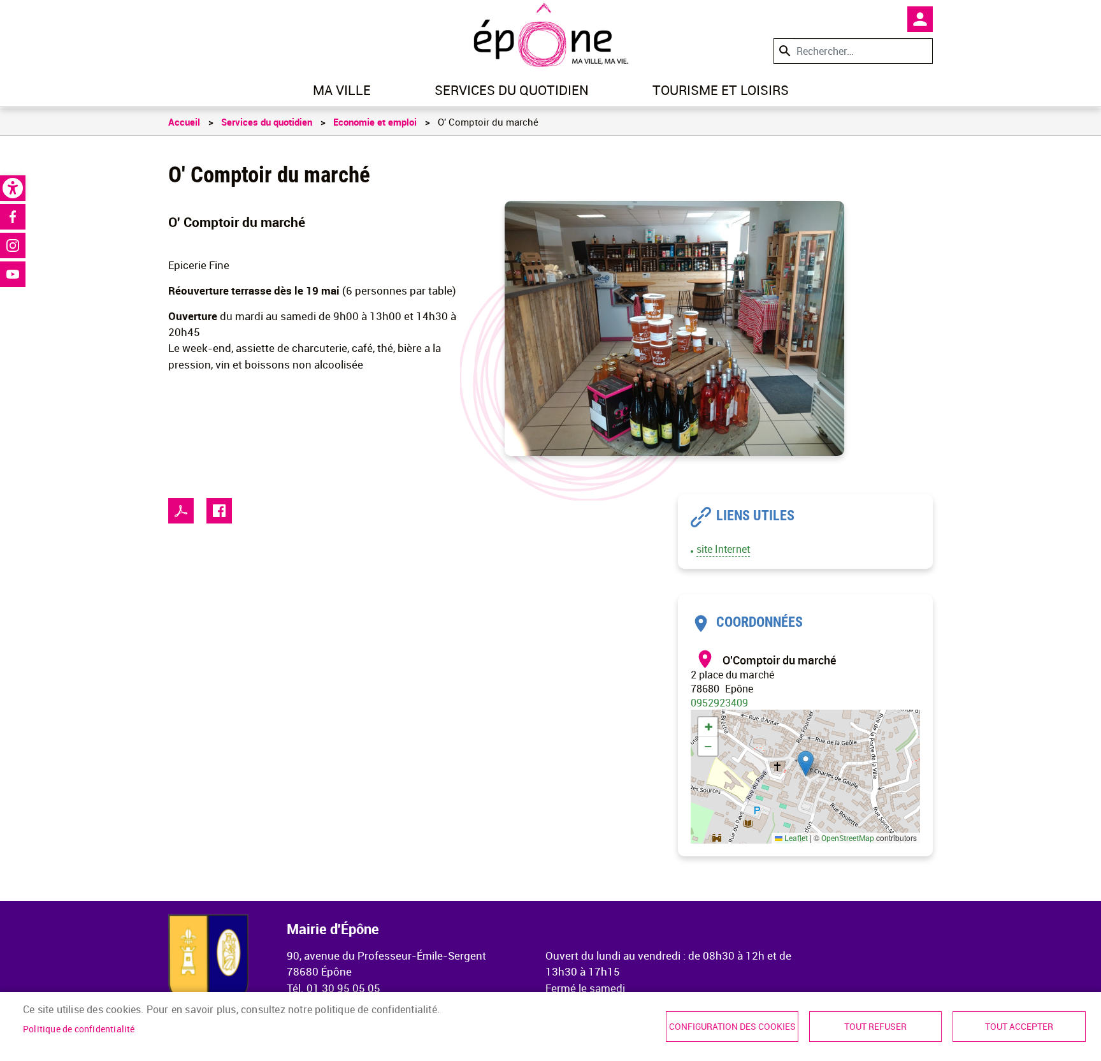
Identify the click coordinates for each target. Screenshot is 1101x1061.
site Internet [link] (723, 549)
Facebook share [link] (219, 510)
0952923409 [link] (719, 703)
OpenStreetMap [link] (847, 838)
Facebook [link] (12, 217)
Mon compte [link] (920, 19)
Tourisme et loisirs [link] (720, 90)
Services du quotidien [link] (512, 90)
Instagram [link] (12, 245)
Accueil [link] (184, 121)
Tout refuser (875, 1026)
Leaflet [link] (795, 838)
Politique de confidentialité (79, 1029)
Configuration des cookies (732, 1026)
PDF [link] (181, 510)
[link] (12, 188)
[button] (806, 763)
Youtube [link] (12, 274)
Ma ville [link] (342, 90)
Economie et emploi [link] (375, 121)
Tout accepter (1019, 1026)
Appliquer (783, 50)
